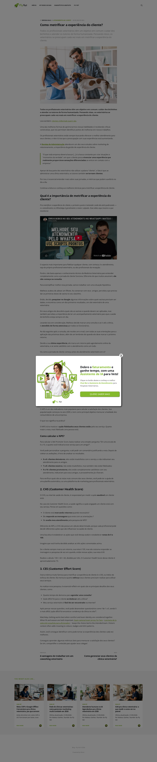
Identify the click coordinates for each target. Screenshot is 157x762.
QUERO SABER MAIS (100, 394)
